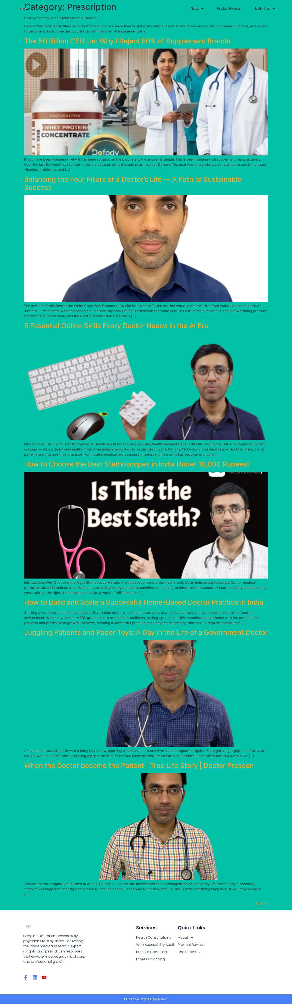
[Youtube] (44, 977)
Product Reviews (228, 8)
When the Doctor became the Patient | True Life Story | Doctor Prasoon (139, 765)
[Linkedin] (34, 977)
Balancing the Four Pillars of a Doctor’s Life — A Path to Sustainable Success (133, 183)
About (194, 8)
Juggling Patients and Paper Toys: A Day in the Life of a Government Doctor (146, 632)
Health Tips (262, 8)
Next (262, 903)
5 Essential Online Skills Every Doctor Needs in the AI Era (116, 326)
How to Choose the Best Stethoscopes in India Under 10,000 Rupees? (137, 464)
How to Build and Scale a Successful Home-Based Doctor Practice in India (143, 602)
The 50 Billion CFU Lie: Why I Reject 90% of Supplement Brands (127, 41)
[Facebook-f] (25, 977)
